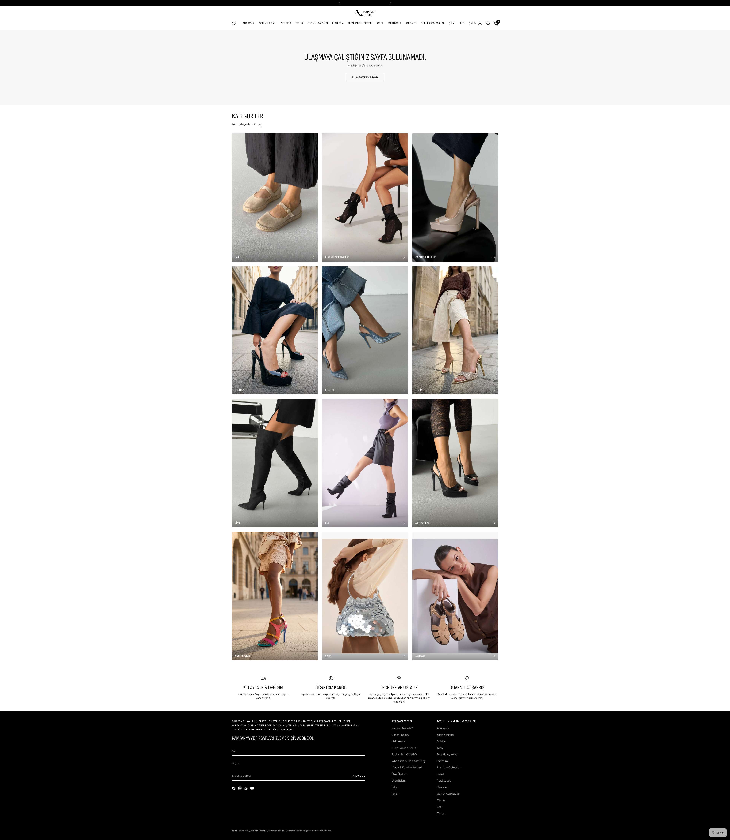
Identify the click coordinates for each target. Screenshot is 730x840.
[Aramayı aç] (234, 23)
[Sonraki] (390, 3)
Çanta (440, 813)
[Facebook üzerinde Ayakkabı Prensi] (234, 788)
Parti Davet (444, 780)
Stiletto (441, 741)
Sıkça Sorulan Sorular (404, 748)
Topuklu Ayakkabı (447, 754)
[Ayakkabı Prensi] (365, 13)
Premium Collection (449, 767)
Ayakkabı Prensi (258, 830)
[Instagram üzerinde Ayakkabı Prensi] (240, 788)
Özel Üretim (399, 774)
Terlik (440, 748)
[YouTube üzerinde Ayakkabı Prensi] (252, 788)
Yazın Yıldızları (445, 735)
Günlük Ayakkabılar (448, 793)
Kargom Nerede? (402, 728)
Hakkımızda (399, 741)
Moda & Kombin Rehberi (406, 767)
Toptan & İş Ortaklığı (404, 754)
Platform (442, 761)
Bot (439, 806)
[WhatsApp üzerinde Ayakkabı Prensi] (246, 788)
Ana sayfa (443, 728)
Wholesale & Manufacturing (408, 761)
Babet (440, 774)
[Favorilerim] (488, 23)
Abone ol (359, 776)
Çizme (441, 800)
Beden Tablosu (400, 735)
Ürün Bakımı (399, 780)
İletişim (396, 787)
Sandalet (442, 787)
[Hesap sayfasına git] (480, 23)
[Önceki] (339, 3)
